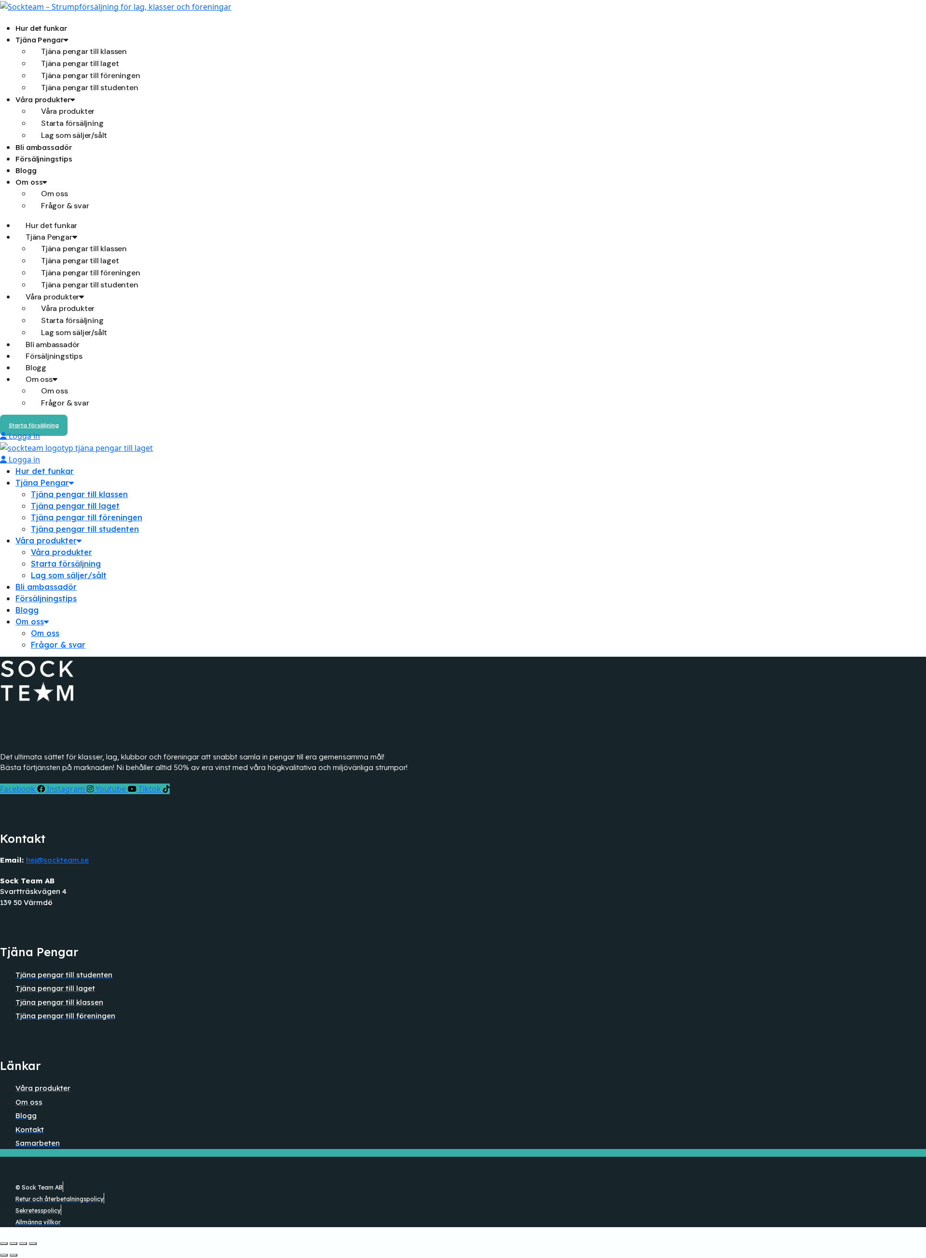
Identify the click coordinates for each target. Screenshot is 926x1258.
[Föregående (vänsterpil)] (4, 1255)
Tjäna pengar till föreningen (86, 517)
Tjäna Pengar (42, 482)
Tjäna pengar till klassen (79, 494)
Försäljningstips (43, 158)
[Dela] (23, 1243)
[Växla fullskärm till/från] (13, 1243)
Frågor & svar (65, 206)
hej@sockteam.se (57, 860)
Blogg (26, 170)
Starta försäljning (66, 563)
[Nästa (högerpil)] (13, 1255)
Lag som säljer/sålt (74, 135)
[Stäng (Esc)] (33, 1243)
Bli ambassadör (43, 147)
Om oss (28, 182)
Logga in (23, 436)
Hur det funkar (41, 28)
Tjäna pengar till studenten (89, 87)
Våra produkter (46, 540)
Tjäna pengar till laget (75, 506)
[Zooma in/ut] (4, 1243)
